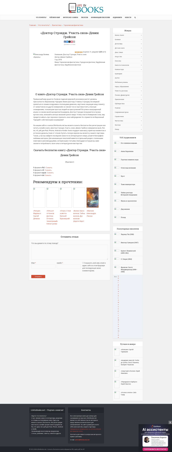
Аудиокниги (117, 17)
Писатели (84, 17)
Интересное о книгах (70, 17)
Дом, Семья (119, 52)
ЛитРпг (117, 78)
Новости (128, 17)
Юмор (117, 129)
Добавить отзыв (69, 44)
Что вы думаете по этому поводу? (44, 243)
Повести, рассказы (121, 91)
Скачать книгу (61, 76)
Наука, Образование (122, 86)
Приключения (119, 99)
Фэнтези (118, 125)
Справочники (119, 116)
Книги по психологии (122, 65)
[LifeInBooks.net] (86, 8)
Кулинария (118, 74)
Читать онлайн (62, 70)
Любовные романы (121, 82)
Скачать (49, 167)
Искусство (118, 56)
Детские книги (120, 48)
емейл (60, 263)
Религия (117, 108)
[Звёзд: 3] (78, 52)
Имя (33, 263)
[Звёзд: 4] (80, 52)
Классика (118, 61)
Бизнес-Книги (119, 35)
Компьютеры (119, 69)
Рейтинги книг (54, 17)
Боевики (118, 39)
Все (115, 277)
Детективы (118, 44)
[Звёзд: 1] (75, 52)
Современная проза (121, 112)
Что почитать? (41, 17)
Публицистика (119, 104)
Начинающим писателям (100, 17)
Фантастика (119, 121)
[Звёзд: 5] (82, 52)
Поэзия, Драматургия (122, 95)
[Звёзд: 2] (77, 52)
